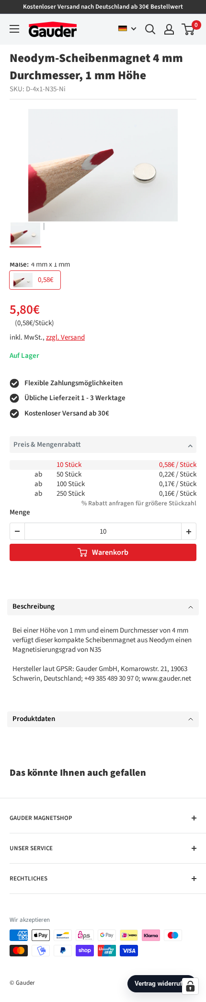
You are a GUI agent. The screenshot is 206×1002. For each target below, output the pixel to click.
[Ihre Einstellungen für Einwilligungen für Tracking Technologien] (190, 986)
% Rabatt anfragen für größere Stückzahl (138, 503)
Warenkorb (110, 552)
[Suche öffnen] (150, 29)
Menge (20, 512)
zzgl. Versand (65, 337)
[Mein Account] (169, 29)
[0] (189, 29)
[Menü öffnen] (14, 29)
